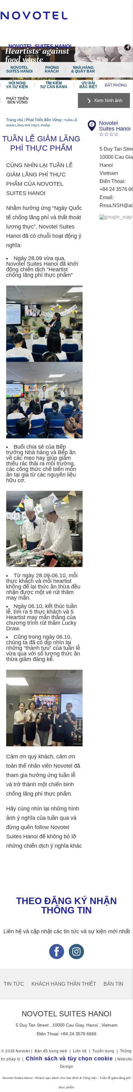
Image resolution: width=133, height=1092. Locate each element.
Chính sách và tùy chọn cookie (69, 1058)
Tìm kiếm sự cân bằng (53, 85)
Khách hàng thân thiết (64, 984)
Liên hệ (80, 1051)
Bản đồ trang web (51, 1051)
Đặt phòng (116, 85)
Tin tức (14, 984)
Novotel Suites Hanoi (19, 69)
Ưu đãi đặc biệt (88, 85)
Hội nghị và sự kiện (17, 85)
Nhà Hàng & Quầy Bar (83, 69)
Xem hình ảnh (108, 100)
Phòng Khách (52, 69)
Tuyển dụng (103, 1051)
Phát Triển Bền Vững (17, 100)
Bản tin (113, 984)
